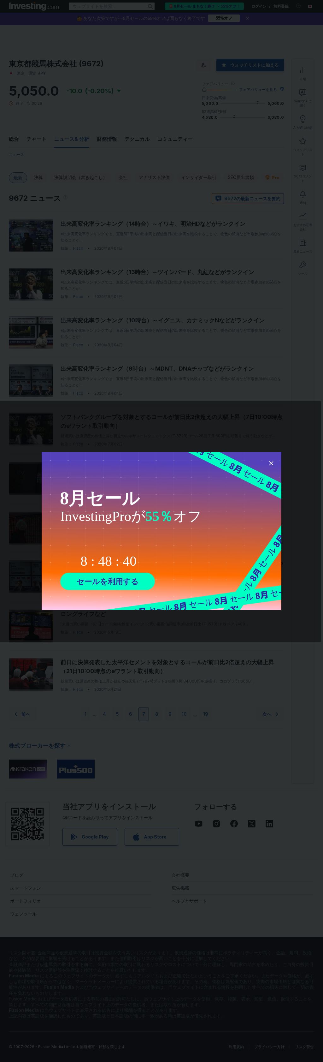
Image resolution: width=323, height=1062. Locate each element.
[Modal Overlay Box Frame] (161, 531)
